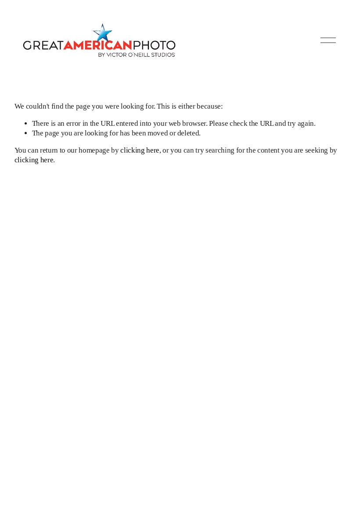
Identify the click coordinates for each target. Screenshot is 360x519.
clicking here (139, 150)
